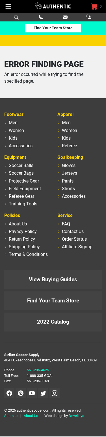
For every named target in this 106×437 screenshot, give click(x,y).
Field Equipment (25, 188)
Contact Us (73, 231)
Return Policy (22, 239)
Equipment (15, 157)
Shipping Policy (24, 246)
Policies (12, 215)
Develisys (76, 416)
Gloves (68, 165)
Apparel (65, 114)
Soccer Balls (21, 165)
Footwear (13, 114)
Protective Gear (24, 181)
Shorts (68, 188)
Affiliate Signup (77, 246)
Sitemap (11, 416)
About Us (18, 224)
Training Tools (23, 204)
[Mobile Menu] (8, 6)
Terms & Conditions (28, 254)
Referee (69, 145)
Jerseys (69, 173)
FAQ (66, 224)
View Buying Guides (53, 279)
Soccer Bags (21, 173)
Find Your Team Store (53, 28)
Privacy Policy (23, 231)
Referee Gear (21, 196)
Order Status (74, 239)
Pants (67, 181)
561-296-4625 (38, 370)
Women (16, 130)
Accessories (21, 145)
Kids (13, 138)
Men (13, 122)
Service (65, 215)
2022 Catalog (53, 322)
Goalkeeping (70, 157)
